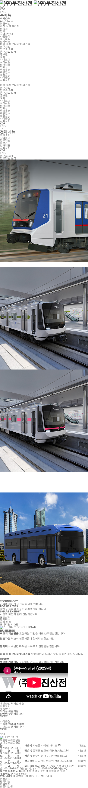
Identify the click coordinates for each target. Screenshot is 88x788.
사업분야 (5, 36)
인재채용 (5, 64)
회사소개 (5, 18)
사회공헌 (5, 77)
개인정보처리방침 (10, 742)
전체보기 (5, 706)
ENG (3, 11)
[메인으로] (33, 3)
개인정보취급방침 (10, 740)
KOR (3, 6)
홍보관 (4, 54)
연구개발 (5, 46)
